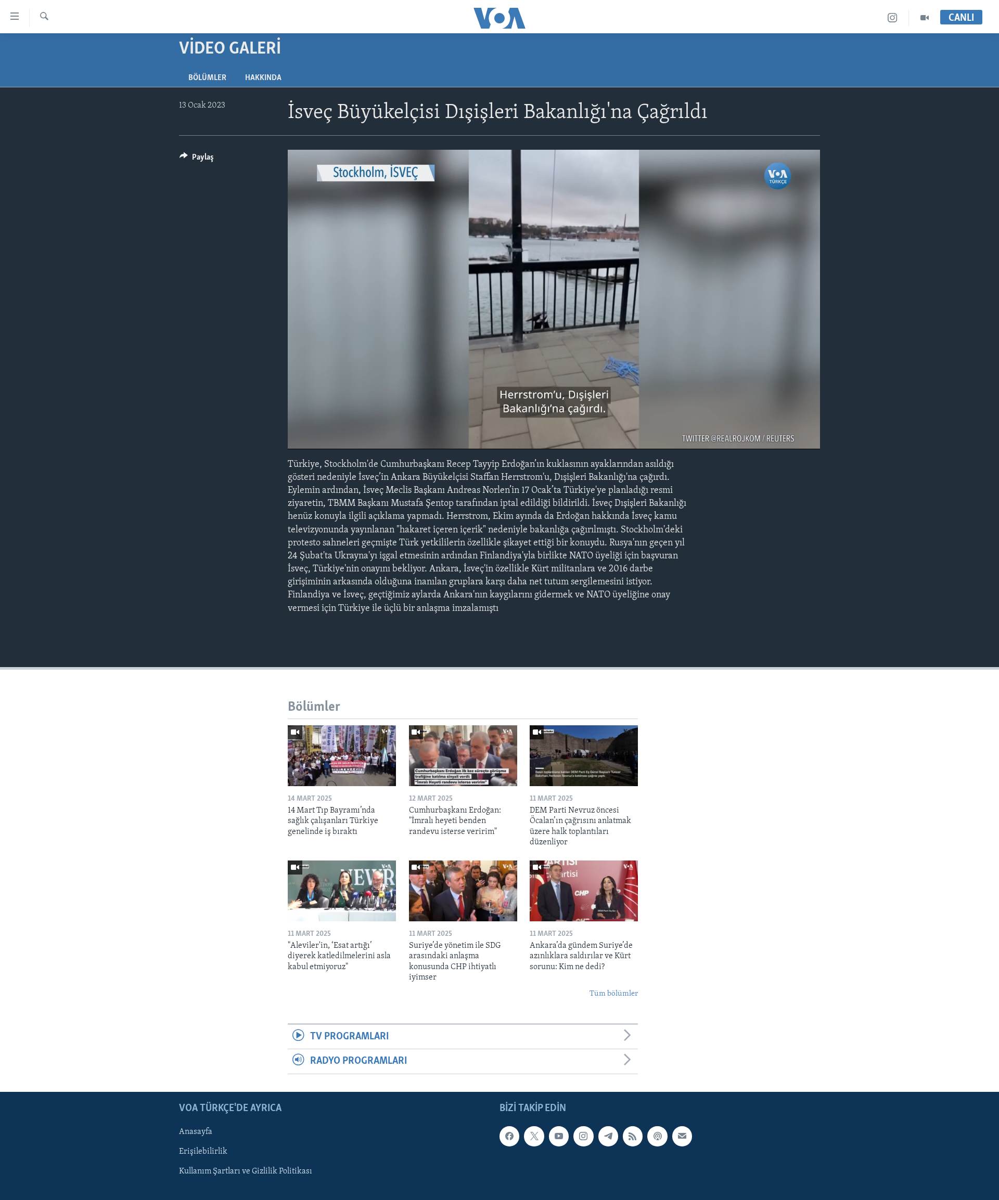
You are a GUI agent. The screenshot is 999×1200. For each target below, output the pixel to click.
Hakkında (263, 78)
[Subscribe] (682, 1136)
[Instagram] (892, 18)
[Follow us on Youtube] (559, 1136)
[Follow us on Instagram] (583, 1136)
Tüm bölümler (614, 994)
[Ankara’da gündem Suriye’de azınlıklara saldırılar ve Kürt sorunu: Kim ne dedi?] (584, 890)
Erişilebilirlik (203, 1151)
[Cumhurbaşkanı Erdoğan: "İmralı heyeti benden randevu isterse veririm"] (463, 755)
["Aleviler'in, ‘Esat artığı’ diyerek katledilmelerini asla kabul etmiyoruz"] (342, 890)
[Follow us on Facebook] (509, 1136)
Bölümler (207, 78)
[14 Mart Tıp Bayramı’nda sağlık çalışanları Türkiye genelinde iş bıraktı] (342, 755)
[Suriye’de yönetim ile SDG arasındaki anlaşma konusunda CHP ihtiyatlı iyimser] (463, 890)
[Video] (924, 18)
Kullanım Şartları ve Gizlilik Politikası (245, 1171)
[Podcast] (657, 1136)
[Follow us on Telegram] (608, 1136)
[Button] (197, 159)
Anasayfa (195, 1132)
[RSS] (633, 1136)
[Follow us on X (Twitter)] (534, 1136)
